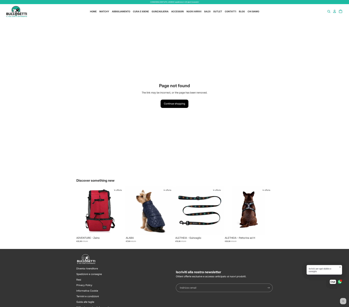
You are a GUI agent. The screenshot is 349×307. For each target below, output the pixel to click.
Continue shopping (174, 103)
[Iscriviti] (268, 288)
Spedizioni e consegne (89, 274)
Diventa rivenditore (87, 268)
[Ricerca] (329, 11)
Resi (78, 279)
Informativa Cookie (87, 290)
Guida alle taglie (85, 301)
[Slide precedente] (80, 211)
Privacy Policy (84, 285)
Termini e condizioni (87, 296)
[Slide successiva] (120, 211)
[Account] (335, 11)
